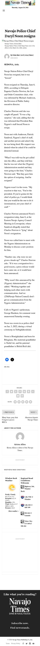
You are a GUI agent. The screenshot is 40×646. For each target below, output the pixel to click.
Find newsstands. (20, 627)
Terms (8, 643)
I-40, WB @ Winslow (29, 498)
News (31, 55)
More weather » (13, 511)
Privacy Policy (15, 643)
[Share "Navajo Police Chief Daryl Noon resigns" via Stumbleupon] (33, 391)
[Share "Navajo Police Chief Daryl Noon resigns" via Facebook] (7, 391)
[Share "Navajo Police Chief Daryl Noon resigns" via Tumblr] (16, 391)
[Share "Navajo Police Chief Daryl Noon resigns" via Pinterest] (20, 391)
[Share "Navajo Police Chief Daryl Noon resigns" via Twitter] (11, 391)
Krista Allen (16, 55)
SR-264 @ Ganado (28, 514)
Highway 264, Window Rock (27, 488)
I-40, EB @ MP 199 (29, 506)
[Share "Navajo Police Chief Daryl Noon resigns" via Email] (18, 396)
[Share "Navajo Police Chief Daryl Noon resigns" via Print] (22, 396)
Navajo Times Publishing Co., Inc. (22, 640)
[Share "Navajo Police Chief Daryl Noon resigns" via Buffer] (28, 391)
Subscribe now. (19, 623)
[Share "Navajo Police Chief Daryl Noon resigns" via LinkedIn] (24, 391)
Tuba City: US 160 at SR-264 (26, 523)
